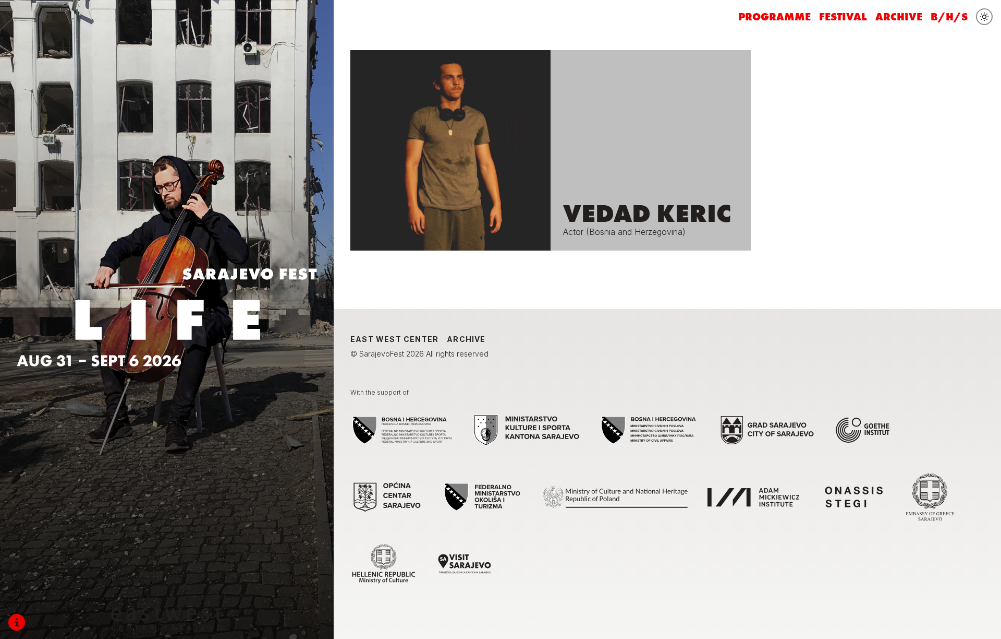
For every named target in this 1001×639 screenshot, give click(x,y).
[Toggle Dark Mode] (984, 16)
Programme (774, 16)
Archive (898, 16)
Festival (843, 16)
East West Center (394, 339)
